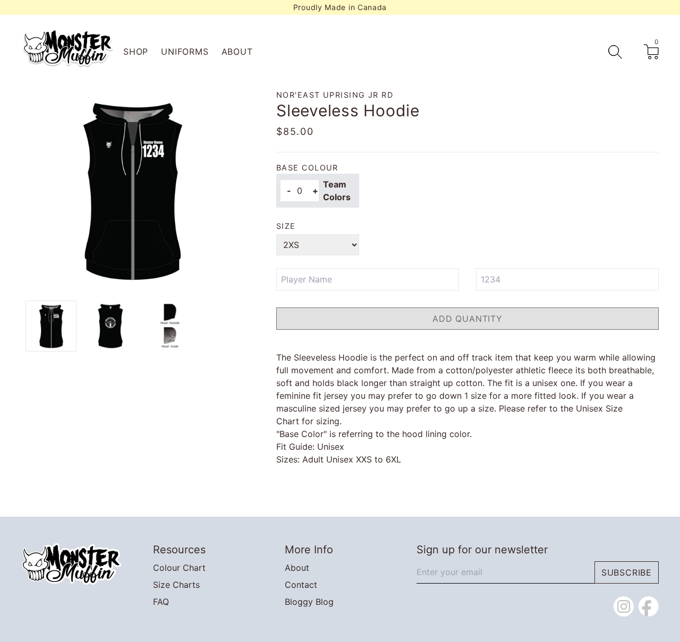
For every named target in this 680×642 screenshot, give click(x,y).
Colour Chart (179, 567)
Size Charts (176, 584)
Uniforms (184, 51)
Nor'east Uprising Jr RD (334, 94)
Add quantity (467, 318)
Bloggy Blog (309, 601)
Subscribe (626, 572)
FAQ (161, 601)
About (237, 51)
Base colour (307, 167)
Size (286, 225)
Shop (135, 51)
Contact (301, 584)
